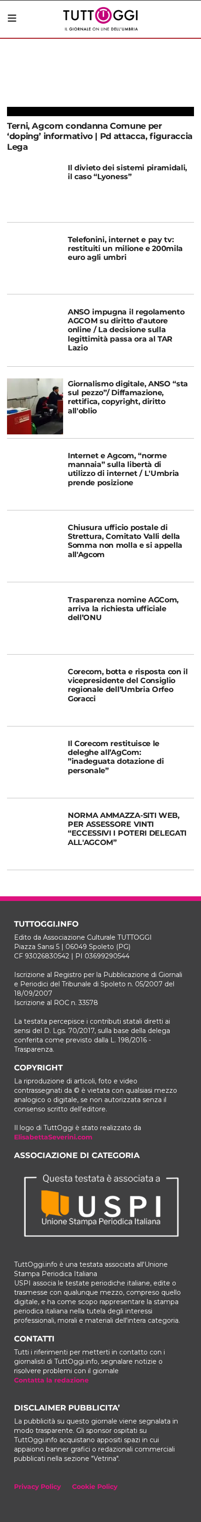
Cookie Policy (94, 1486)
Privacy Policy (37, 1486)
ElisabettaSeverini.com (53, 1137)
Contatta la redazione (51, 1380)
